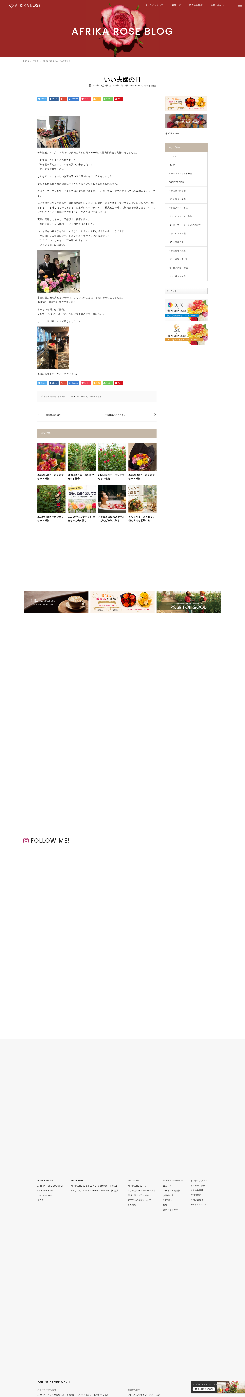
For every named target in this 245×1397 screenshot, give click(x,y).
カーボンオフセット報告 (180, 173)
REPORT (173, 165)
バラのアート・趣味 (178, 208)
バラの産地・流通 (177, 250)
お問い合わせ (218, 5)
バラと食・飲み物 (177, 190)
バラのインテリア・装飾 (180, 216)
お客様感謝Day (53, 414)
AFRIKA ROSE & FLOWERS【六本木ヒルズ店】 (94, 1186)
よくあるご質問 (198, 1185)
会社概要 (132, 1205)
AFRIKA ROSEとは (137, 1186)
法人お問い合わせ (199, 1204)
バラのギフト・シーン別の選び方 (185, 225)
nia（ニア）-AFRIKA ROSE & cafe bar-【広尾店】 (96, 1190)
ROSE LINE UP (45, 1181)
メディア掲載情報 (171, 1190)
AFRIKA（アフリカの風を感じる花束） (56, 1395)
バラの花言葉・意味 (178, 268)
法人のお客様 (196, 5)
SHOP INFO (77, 1181)
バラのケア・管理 (177, 233)
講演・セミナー (170, 1210)
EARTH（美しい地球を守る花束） (94, 1395)
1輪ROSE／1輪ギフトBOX (141, 1395)
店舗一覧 (176, 5)
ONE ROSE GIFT (46, 1190)
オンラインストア (154, 5)
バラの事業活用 (149, 86)
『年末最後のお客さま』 (114, 414)
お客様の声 (168, 1195)
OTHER (172, 156)
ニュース (167, 1186)
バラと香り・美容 (177, 199)
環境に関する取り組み (138, 1195)
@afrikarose (172, 133)
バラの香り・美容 (177, 276)
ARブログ (167, 1200)
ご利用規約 (196, 1195)
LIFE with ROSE (45, 1195)
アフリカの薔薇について (139, 1200)
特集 (165, 1205)
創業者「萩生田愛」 (58, 397)
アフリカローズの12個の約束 (142, 1190)
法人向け (41, 1200)
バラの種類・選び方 (178, 259)
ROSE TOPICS (135, 86)
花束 (158, 1395)
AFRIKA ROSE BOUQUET (50, 1186)
